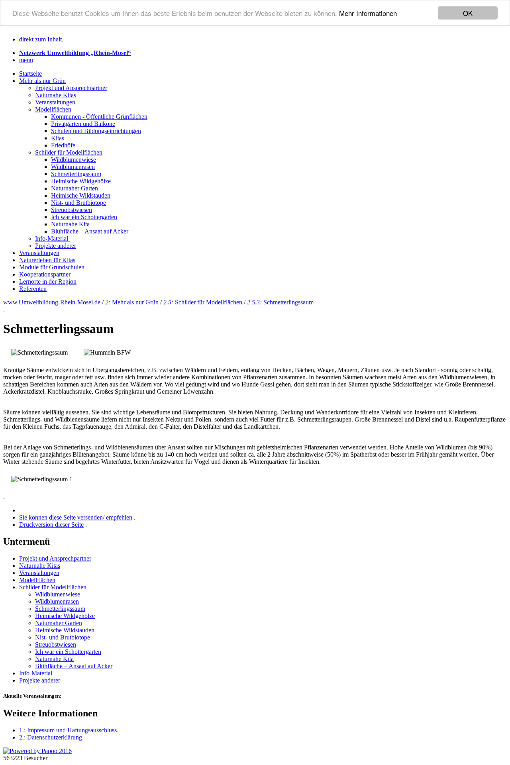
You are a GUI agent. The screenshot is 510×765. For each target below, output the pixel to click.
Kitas (57, 138)
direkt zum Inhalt (40, 39)
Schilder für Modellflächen (68, 152)
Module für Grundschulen (51, 267)
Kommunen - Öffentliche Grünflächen (99, 116)
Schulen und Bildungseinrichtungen (96, 131)
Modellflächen (53, 109)
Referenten (33, 288)
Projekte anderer (55, 245)
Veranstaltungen (55, 102)
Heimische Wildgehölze (81, 181)
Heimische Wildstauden (80, 195)
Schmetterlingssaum (76, 174)
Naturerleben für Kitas (47, 260)
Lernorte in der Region (47, 281)
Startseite (30, 73)
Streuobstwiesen (71, 209)
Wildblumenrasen (73, 166)
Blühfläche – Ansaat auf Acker (89, 231)
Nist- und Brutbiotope (78, 202)
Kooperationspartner (45, 274)
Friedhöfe (63, 145)
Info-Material (52, 238)
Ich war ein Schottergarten (84, 217)
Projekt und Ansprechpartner (71, 87)
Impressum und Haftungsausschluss (68, 730)
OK (468, 13)
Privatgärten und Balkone (83, 123)
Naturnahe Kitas (55, 95)
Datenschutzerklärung (51, 737)
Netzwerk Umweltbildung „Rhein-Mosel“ (75, 52)
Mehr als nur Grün (42, 80)
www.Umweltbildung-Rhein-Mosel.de (51, 302)
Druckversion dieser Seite (51, 524)
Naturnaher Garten (74, 188)
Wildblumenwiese (73, 159)
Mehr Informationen (368, 13)
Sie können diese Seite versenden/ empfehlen (75, 517)
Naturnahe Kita (70, 224)
